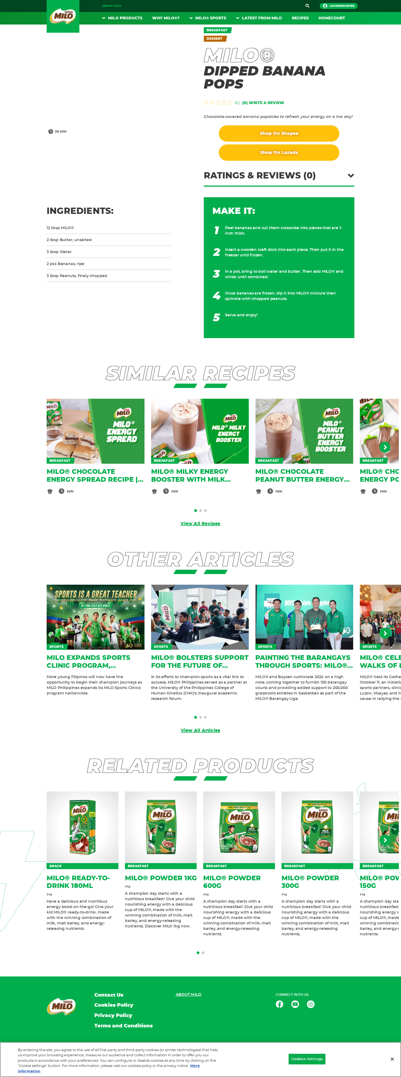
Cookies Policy (113, 1005)
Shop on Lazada (279, 152)
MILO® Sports (210, 18)
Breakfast (217, 30)
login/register (342, 6)
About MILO (111, 6)
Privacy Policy (113, 1015)
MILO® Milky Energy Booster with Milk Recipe (189, 480)
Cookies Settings (307, 1059)
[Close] (392, 1059)
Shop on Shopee (279, 133)
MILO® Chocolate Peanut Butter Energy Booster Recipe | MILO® (300, 480)
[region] (200, 1059)
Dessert (215, 38)
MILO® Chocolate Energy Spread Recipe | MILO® (92, 480)
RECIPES (300, 18)
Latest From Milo (262, 18)
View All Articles (200, 730)
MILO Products (125, 18)
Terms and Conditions (123, 1026)
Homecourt (332, 18)
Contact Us (108, 995)
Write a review (266, 103)
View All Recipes (200, 523)
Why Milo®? (165, 18)
